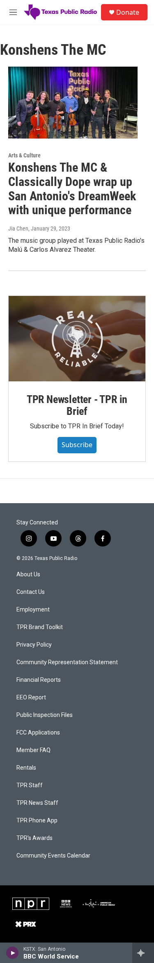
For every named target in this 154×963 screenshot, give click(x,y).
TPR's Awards (34, 838)
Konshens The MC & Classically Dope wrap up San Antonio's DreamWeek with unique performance (72, 188)
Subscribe (77, 444)
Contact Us (30, 592)
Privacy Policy (34, 645)
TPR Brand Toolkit (39, 627)
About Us (28, 574)
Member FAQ (33, 750)
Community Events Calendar (53, 856)
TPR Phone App (36, 820)
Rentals (26, 768)
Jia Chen (18, 228)
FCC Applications (38, 733)
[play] (12, 953)
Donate (127, 12)
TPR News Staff (37, 803)
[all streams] (143, 953)
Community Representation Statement (67, 662)
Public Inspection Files (44, 715)
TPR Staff (29, 785)
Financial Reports (38, 680)
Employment (33, 610)
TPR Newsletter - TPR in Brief (77, 405)
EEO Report (31, 697)
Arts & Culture (24, 155)
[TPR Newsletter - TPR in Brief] (77, 338)
